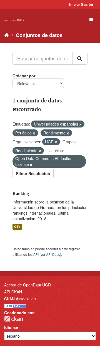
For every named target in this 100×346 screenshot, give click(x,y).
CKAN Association (20, 298)
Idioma (10, 327)
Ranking (20, 193)
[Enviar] (80, 58)
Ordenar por (23, 75)
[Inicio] (6, 34)
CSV (17, 227)
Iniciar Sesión (81, 4)
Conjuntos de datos (39, 35)
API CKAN (13, 292)
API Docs (53, 254)
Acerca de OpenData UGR (27, 285)
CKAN (13, 319)
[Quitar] (80, 124)
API (36, 254)
